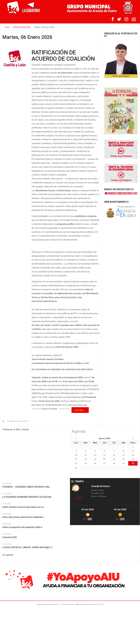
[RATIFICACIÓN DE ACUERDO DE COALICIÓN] (14, 58)
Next (6, 482)
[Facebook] (112, 20)
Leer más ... (80, 410)
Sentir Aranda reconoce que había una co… (23, 507)
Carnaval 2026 (9, 537)
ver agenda (7, 555)
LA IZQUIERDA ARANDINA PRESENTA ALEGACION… (27, 497)
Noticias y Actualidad (49, 409)
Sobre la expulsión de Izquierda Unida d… (22, 527)
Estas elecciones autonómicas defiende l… (23, 517)
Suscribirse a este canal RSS (17, 421)
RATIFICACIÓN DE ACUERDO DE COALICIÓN (63, 55)
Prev (4, 482)
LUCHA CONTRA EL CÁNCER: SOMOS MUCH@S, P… (27, 547)
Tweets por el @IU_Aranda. (15, 429)
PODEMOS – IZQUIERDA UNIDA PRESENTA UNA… (26, 487)
